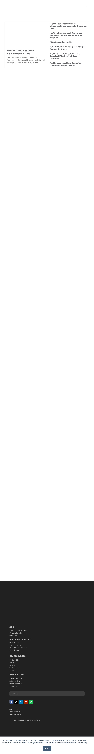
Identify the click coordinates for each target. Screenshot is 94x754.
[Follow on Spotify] (31, 702)
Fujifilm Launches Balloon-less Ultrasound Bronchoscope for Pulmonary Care (68, 26)
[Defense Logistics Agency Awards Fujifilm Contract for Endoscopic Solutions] (47, 260)
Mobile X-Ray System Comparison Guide (20, 52)
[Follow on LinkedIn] (21, 702)
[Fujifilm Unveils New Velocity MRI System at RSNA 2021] (47, 500)
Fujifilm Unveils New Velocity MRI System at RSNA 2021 (35, 529)
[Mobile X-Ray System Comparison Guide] (26, 35)
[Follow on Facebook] (11, 702)
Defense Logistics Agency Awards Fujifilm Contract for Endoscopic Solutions (46, 290)
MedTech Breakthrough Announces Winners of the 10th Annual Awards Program (66, 35)
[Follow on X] (16, 702)
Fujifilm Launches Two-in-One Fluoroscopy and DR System (37, 119)
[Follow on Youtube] (26, 702)
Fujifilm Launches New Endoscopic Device (28, 451)
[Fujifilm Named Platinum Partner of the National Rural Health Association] (47, 174)
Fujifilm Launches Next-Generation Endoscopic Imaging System (66, 64)
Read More (14, 134)
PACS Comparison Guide (61, 42)
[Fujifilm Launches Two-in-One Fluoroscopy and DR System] (47, 93)
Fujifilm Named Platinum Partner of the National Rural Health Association (44, 210)
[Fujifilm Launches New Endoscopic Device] (47, 421)
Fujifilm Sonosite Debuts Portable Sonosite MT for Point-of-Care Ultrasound (65, 56)
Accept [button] (47, 748)
